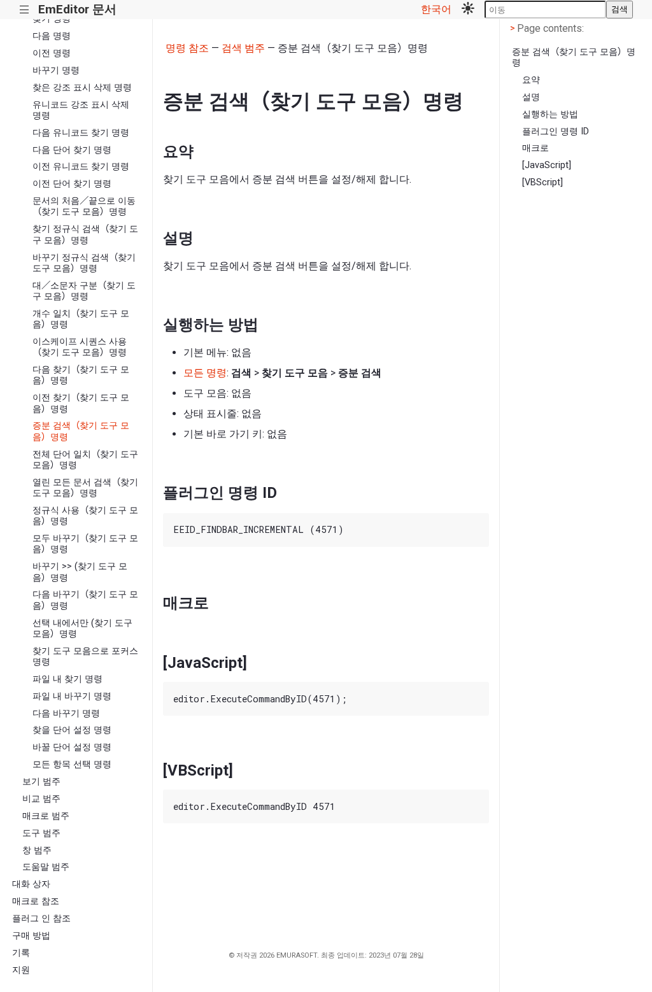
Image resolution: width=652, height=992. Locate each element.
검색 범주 (243, 48)
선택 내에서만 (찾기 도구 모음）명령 (82, 628)
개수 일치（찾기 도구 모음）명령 (80, 319)
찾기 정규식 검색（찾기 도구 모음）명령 (85, 234)
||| (24, 9)
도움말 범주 (45, 866)
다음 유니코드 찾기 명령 (80, 132)
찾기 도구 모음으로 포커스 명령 (85, 656)
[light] (468, 9)
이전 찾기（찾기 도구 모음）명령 (80, 403)
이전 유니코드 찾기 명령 (80, 166)
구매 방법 (31, 935)
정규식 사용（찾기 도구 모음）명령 (85, 516)
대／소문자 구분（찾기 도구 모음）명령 (84, 291)
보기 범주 (41, 781)
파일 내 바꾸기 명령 (71, 696)
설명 (531, 97)
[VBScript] (542, 182)
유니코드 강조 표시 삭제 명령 (80, 110)
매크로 (535, 148)
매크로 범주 (45, 816)
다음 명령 (51, 36)
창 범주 (37, 850)
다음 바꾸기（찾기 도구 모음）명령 (85, 600)
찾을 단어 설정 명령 (71, 730)
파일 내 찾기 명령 (67, 679)
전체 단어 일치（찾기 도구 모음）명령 (85, 460)
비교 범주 (41, 798)
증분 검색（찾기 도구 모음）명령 (80, 431)
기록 (21, 952)
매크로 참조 (35, 901)
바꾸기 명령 (56, 70)
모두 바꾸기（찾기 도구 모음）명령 (85, 544)
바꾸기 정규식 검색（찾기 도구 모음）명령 (84, 263)
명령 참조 (187, 48)
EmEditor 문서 (77, 9)
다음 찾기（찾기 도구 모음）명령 (80, 375)
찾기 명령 (51, 18)
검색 (619, 9)
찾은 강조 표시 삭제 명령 (82, 87)
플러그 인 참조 (41, 918)
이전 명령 (51, 53)
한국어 (436, 9)
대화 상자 (31, 884)
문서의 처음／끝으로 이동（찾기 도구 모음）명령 (84, 206)
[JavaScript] (546, 165)
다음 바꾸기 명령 (66, 713)
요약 (531, 79)
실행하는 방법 (550, 114)
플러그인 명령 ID (555, 131)
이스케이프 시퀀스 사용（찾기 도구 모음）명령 (79, 347)
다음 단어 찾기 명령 (71, 150)
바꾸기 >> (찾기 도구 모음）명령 (79, 572)
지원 (21, 970)
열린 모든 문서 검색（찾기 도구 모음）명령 (85, 488)
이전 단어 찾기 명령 (71, 183)
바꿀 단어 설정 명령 (71, 747)
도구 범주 (41, 833)
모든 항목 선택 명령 (71, 764)
